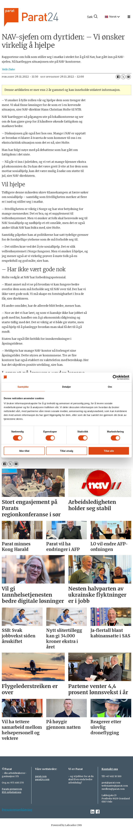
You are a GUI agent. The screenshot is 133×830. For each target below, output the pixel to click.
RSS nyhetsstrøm (11, 792)
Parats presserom (12, 788)
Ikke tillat (24, 450)
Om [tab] (110, 386)
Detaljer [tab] (66, 386)
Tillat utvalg (66, 450)
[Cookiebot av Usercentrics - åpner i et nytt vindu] (115, 377)
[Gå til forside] (42, 16)
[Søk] (92, 16)
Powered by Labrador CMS (66, 825)
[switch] (50, 437)
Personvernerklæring (17, 810)
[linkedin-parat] (92, 811)
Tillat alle (109, 450)
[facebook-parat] (98, 811)
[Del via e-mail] (128, 76)
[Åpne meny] (129, 16)
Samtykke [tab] (23, 386)
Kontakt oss (110, 769)
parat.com (41, 776)
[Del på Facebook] (118, 76)
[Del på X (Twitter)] (123, 76)
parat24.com (42, 779)
